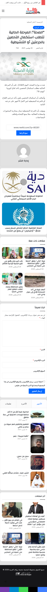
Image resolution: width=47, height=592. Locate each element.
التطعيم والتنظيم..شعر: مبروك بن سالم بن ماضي (16, 426)
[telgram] (6, 581)
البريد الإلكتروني (39, 360)
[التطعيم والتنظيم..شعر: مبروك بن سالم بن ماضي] (37, 428)
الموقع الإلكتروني (39, 371)
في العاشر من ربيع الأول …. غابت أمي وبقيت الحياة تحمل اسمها (12, 523)
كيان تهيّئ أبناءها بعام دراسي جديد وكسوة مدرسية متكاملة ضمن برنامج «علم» (36, 551)
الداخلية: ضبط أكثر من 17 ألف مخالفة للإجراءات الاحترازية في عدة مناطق (16, 414)
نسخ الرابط (23, 133)
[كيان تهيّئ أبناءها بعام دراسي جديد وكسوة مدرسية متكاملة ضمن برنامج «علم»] (35, 538)
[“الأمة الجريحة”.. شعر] (37, 444)
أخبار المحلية (31, 22)
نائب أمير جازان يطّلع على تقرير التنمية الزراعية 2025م (12, 262)
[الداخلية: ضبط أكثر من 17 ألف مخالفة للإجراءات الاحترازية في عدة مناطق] (37, 414)
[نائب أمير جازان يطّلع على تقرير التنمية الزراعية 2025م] (12, 253)
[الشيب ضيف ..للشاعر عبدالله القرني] (37, 480)
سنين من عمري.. (23, 456)
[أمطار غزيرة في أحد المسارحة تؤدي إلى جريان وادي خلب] (35, 280)
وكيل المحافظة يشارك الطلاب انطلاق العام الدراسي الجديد (14, 289)
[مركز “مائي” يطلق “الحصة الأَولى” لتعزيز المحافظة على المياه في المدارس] (35, 253)
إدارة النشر (39, 48)
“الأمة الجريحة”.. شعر (21, 436)
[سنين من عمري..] (37, 462)
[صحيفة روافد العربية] (33, 10)
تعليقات (8, 404)
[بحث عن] (44, 11)
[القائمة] (3, 11)
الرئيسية (40, 22)
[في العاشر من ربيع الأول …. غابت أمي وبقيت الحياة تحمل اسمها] (12, 509)
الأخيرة (24, 404)
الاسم (42, 350)
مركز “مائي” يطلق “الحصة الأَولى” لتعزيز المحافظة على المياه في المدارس (35, 263)
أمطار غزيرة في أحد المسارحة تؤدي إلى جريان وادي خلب (35, 292)
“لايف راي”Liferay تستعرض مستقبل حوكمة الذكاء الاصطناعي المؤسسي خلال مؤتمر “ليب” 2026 (35, 520)
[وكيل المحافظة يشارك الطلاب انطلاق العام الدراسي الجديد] (12, 278)
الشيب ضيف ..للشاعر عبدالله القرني (16, 473)
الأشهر (39, 404)
